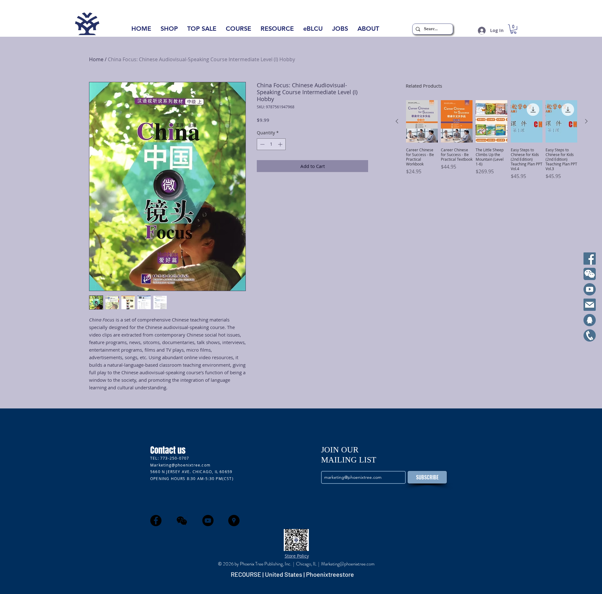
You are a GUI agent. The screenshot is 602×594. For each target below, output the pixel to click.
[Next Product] (586, 121)
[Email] (590, 305)
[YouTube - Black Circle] (208, 520)
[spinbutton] (271, 144)
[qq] (590, 320)
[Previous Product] (397, 121)
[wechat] (181, 520)
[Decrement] (262, 144)
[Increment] (281, 144)
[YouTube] (590, 289)
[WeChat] (590, 274)
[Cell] (590, 335)
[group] (491, 140)
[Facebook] (590, 258)
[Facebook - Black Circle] (155, 520)
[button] (368, 30)
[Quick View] (422, 121)
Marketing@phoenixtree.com (180, 464)
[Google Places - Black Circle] (234, 520)
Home (96, 59)
